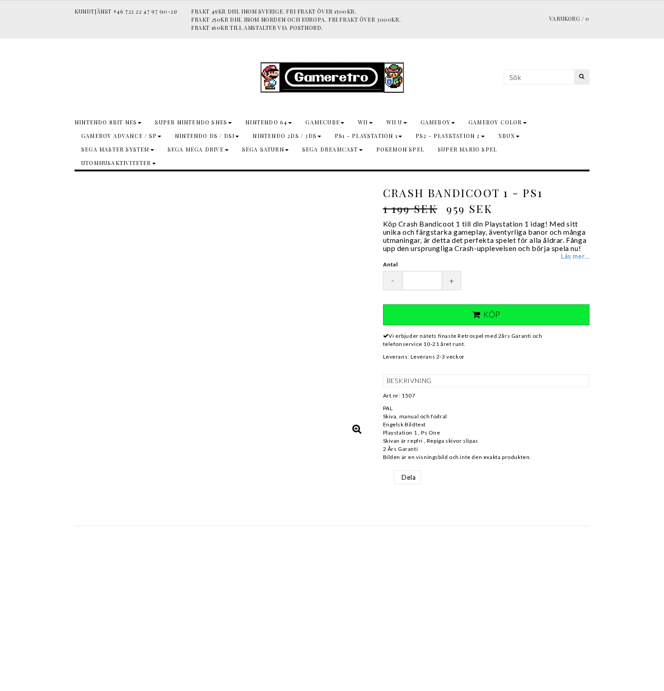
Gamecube (322, 122)
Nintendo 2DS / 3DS (285, 135)
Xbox (506, 135)
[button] (357, 428)
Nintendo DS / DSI (204, 135)
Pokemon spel (400, 149)
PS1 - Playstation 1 (366, 135)
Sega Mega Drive (196, 149)
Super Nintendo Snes (191, 122)
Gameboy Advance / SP (119, 135)
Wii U (394, 122)
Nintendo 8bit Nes (106, 122)
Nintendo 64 (266, 122)
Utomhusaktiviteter (116, 162)
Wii (363, 122)
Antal (390, 264)
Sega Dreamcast (330, 149)
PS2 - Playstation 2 (448, 135)
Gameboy (435, 122)
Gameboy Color (495, 122)
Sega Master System (115, 149)
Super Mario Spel (467, 149)
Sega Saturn (263, 149)
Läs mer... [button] (575, 256)
